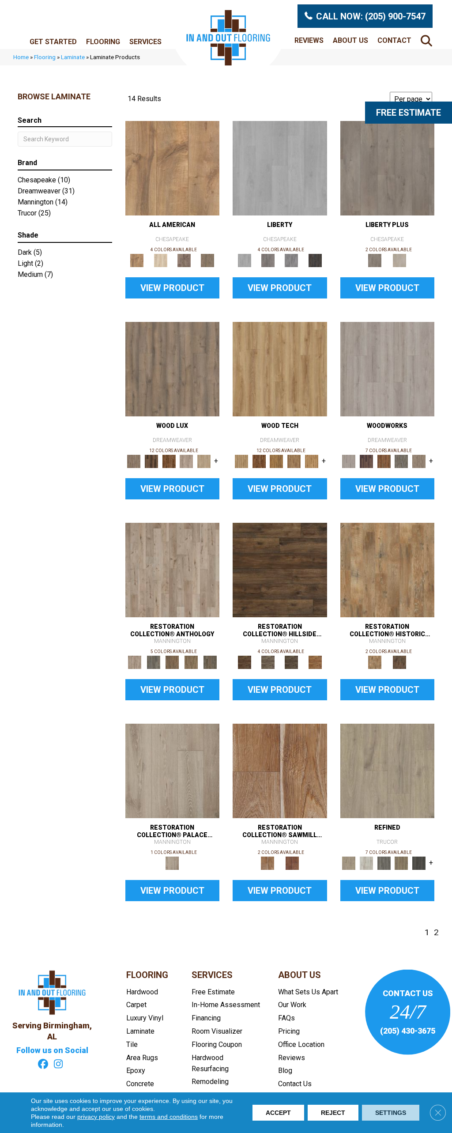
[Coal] (291, 661)
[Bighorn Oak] (401, 862)
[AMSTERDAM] (418, 460)
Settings (390, 1112)
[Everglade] (291, 260)
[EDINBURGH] (384, 460)
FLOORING (147, 975)
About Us (350, 40)
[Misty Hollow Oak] (183, 260)
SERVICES (212, 975)
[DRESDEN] (366, 460)
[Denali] (315, 260)
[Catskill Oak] (387, 770)
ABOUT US (299, 975)
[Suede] (191, 661)
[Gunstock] (292, 862)
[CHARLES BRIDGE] (186, 460)
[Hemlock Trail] (276, 460)
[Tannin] (172, 661)
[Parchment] (172, 569)
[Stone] (267, 661)
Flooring (103, 42)
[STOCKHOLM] (203, 460)
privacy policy (96, 1116)
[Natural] (280, 770)
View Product (172, 288)
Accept (278, 1112)
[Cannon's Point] (293, 460)
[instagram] (58, 1065)
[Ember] (315, 661)
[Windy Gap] (259, 460)
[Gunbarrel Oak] (207, 260)
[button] (428, 40)
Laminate (73, 56)
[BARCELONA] (401, 460)
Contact (394, 40)
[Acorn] (280, 569)
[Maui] (267, 260)
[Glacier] (280, 167)
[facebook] (43, 1065)
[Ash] (387, 569)
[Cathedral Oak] (366, 862)
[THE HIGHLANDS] (169, 460)
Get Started (53, 42)
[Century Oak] (172, 167)
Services (145, 42)
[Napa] (399, 260)
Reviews (309, 40)
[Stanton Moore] (311, 460)
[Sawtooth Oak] (384, 862)
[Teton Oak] (418, 862)
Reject (333, 1112)
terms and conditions (168, 1116)
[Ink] (153, 661)
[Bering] (387, 167)
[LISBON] (151, 460)
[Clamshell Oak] (160, 260)
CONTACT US (408, 993)
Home (21, 56)
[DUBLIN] (387, 368)
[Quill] (210, 661)
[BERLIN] (172, 368)
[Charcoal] (399, 661)
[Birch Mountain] (280, 368)
